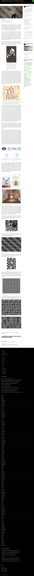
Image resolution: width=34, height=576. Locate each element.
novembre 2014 (3, 529)
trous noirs (30, 83)
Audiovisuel (3, 370)
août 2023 (2, 418)
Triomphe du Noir (26, 27)
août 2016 (2, 498)
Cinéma (3, 359)
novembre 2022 (3, 424)
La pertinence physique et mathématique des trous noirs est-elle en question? (11, 380)
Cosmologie (30, 65)
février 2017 (2, 489)
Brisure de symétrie (10, 336)
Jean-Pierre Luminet (26, 72)
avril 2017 (2, 486)
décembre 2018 (3, 461)
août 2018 (2, 465)
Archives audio (4, 373)
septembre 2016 (3, 496)
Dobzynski (25, 68)
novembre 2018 (3, 462)
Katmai (30, 72)
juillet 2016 (2, 499)
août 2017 (2, 480)
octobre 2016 (3, 495)
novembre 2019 (3, 452)
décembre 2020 (3, 440)
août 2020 (2, 446)
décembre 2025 (3, 400)
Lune (27, 75)
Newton (29, 75)
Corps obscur (26, 37)
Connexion (2, 566)
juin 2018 (2, 468)
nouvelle (25, 76)
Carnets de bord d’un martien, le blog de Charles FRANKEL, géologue (10, 550)
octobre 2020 (3, 443)
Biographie (30, 63)
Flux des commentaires (4, 569)
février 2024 (2, 412)
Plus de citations (26, 41)
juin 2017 (2, 483)
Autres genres (4, 368)
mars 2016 (2, 505)
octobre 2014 (3, 530)
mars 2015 (2, 523)
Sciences (2, 350)
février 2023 (2, 421)
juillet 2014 (2, 535)
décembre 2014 (3, 527)
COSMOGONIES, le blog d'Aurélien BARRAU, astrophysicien (9, 553)
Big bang (27, 63)
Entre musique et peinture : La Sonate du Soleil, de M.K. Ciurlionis (9, 389)
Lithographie (19, 336)
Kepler (25, 74)
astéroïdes (25, 63)
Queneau (28, 78)
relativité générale (27, 79)
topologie (10, 337)
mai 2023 (2, 419)
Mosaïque (3, 337)
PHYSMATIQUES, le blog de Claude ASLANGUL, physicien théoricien (10, 559)
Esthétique (30, 68)
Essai (2, 367)
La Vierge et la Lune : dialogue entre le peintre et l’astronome (9, 390)
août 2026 (2, 397)
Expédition (26, 69)
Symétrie (7, 337)
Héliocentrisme (26, 71)
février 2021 (2, 437)
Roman (3, 364)
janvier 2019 (2, 459)
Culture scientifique (27, 67)
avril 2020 (2, 449)
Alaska (25, 62)
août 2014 (2, 533)
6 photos (29, 51)
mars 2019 (2, 456)
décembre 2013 (3, 545)
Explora (3, 556)
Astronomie (29, 62)
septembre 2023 (3, 416)
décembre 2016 (3, 492)
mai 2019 (2, 455)
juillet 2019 (2, 453)
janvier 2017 (2, 490)
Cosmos (25, 66)
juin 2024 (2, 410)
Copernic (30, 64)
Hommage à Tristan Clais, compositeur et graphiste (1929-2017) (9, 344)
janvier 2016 (2, 508)
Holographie (28, 70)
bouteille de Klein (4, 336)
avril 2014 (2, 539)
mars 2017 (2, 487)
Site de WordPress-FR (4, 571)
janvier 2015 (2, 526)
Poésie (25, 78)
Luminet (25, 75)
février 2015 (2, 524)
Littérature (2, 362)
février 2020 (2, 450)
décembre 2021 (3, 431)
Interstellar (30, 71)
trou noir (26, 83)
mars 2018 (2, 471)
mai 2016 (2, 502)
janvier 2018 (2, 474)
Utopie (31, 84)
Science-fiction (27, 81)
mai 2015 (2, 520)
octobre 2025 (3, 403)
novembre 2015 (3, 511)
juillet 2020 (2, 447)
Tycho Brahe (25, 84)
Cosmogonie (26, 65)
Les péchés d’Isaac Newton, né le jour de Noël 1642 (8, 341)
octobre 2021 (3, 434)
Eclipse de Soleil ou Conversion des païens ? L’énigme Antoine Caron (10, 387)
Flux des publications (4, 568)
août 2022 (2, 425)
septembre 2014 (3, 532)
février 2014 (2, 542)
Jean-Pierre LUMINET (9, 22)
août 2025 (2, 406)
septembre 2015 (3, 514)
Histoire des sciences (5, 353)
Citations (27, 6)
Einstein (27, 68)
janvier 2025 (2, 409)
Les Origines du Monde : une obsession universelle (7, 378)
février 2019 (2, 458)
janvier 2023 (2, 422)
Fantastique (29, 69)
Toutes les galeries (27, 57)
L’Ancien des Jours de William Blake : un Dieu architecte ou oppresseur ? (10, 381)
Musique (3, 361)
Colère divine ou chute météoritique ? (6, 386)
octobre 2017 (3, 477)
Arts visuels (3, 19)
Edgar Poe (15, 336)
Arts (1, 356)
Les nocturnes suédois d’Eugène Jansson (6, 384)
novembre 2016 (3, 493)
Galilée (25, 70)
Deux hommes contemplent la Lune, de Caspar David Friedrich (9, 383)
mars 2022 (2, 428)
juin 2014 (2, 536)
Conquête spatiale (26, 64)
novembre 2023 (3, 413)
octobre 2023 (3, 415)
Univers (28, 84)
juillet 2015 (2, 517)
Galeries (27, 44)
